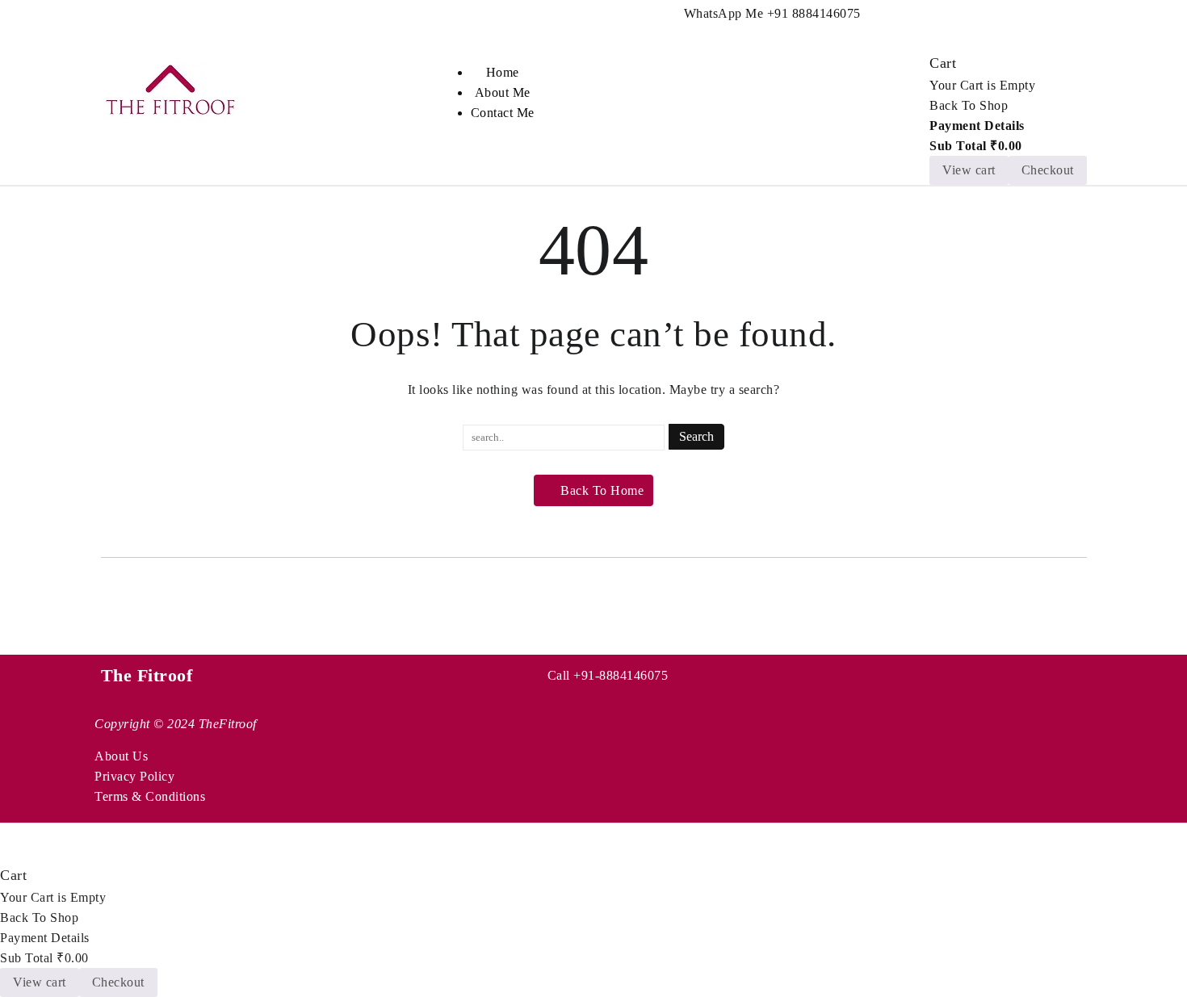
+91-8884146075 (620, 675)
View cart (969, 170)
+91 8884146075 (814, 13)
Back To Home (602, 490)
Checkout (1047, 170)
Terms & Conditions (149, 796)
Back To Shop (968, 105)
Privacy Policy (134, 776)
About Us (121, 756)
